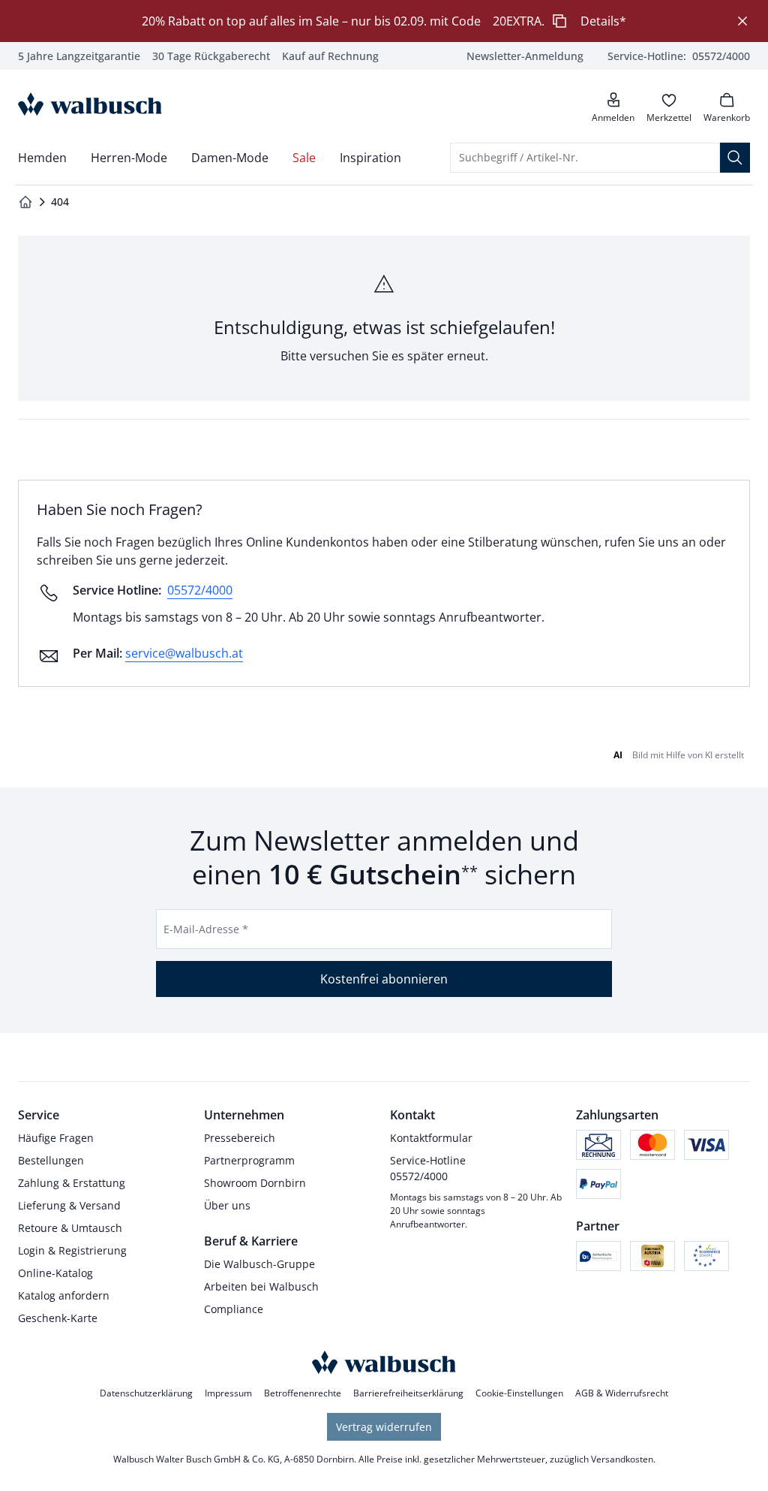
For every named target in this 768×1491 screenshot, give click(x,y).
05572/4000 (199, 590)
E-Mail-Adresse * (206, 929)
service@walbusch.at (184, 653)
